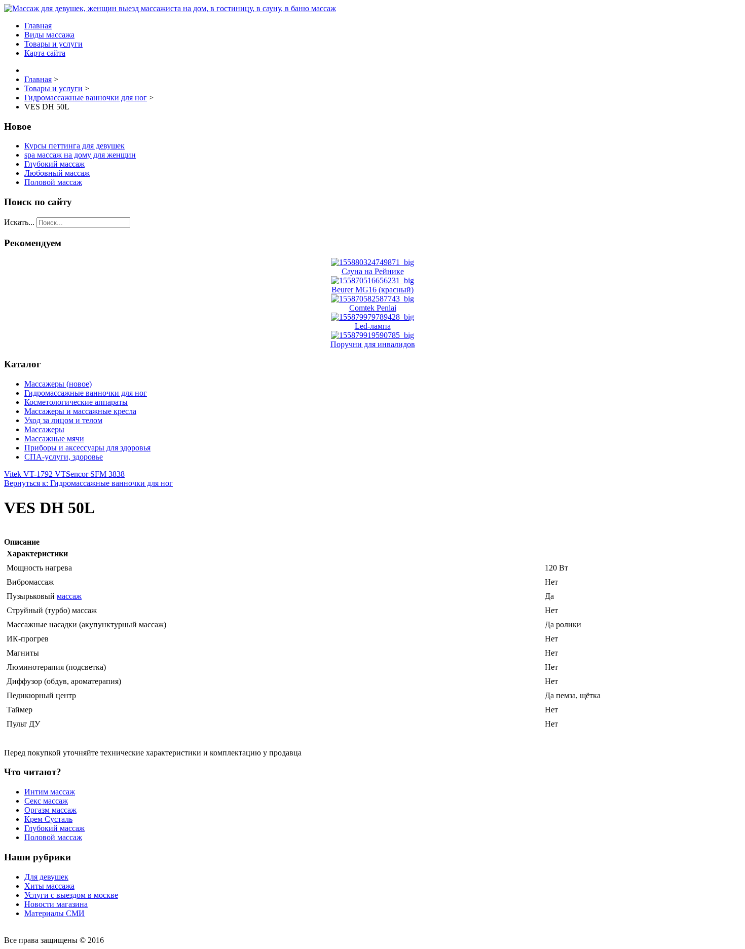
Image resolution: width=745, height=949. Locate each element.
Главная (38, 25)
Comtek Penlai (372, 307)
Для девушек (46, 876)
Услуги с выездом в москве (71, 895)
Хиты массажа (49, 886)
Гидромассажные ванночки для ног (85, 393)
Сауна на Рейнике (373, 271)
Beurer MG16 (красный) (372, 289)
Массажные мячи (54, 438)
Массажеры (44, 429)
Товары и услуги (53, 44)
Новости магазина (56, 904)
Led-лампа (373, 326)
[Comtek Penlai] (372, 298)
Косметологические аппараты (76, 402)
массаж (69, 596)
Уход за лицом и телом (63, 420)
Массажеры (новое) (58, 383)
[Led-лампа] (372, 317)
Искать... (19, 222)
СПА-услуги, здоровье (63, 456)
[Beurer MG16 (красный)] (372, 280)
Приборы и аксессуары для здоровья (87, 447)
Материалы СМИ (54, 913)
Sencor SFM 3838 (95, 474)
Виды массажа (49, 34)
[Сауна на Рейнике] (372, 262)
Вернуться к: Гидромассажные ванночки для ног (88, 483)
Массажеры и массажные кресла (80, 411)
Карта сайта (44, 53)
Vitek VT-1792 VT (35, 474)
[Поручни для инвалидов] (372, 335)
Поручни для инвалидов (372, 344)
